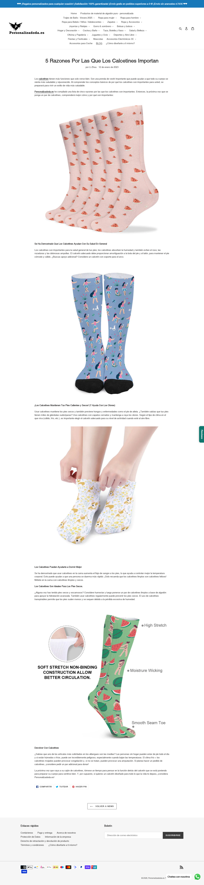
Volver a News (104, 806)
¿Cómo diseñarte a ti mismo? (62, 845)
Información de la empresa (58, 836)
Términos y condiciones (32, 845)
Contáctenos (27, 832)
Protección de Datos (30, 836)
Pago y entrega (44, 832)
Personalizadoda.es (156, 878)
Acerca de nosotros (66, 832)
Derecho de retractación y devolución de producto (45, 841)
